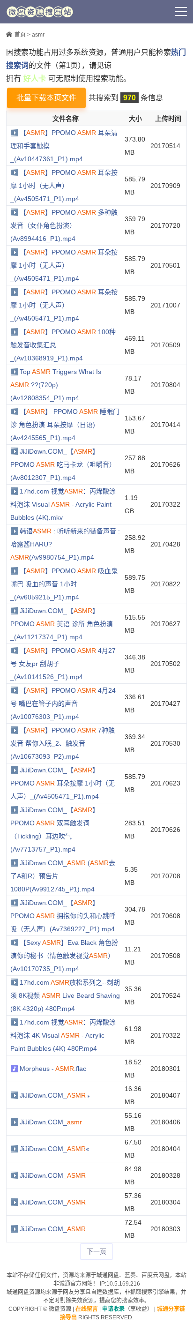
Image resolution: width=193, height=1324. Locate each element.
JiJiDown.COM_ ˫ (55, 1095)
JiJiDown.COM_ (51, 1122)
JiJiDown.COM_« (54, 1148)
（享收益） (127, 1309)
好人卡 (111, 11)
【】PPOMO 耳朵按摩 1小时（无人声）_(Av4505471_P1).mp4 (64, 185)
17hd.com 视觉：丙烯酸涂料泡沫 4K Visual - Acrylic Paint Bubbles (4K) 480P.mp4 (63, 1035)
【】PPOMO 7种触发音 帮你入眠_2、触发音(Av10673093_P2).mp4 (62, 743)
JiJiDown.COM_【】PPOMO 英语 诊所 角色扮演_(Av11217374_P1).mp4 (61, 624)
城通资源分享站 (40, 11)
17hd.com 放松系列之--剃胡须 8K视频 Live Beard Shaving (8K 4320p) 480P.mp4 (65, 995)
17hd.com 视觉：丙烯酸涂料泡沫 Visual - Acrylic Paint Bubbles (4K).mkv (63, 504)
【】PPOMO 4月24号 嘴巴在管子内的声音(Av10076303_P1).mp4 (63, 703)
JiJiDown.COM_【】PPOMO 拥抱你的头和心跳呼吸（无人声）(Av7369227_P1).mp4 (63, 916)
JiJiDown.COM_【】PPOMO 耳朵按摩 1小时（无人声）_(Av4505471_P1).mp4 (62, 783)
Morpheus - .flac (53, 1068)
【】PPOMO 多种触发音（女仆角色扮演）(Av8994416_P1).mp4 (64, 225)
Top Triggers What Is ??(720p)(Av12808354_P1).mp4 (55, 385)
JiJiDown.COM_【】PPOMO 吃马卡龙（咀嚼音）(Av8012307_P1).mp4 (63, 464)
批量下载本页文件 (46, 98)
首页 (20, 34)
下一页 (96, 1251)
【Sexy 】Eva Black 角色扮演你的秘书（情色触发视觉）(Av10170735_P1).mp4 (64, 955)
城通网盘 (107, 1275)
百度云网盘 (155, 1275)
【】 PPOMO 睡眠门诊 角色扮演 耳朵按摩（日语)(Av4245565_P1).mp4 (64, 424)
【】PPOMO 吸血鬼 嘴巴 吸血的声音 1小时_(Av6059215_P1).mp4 (64, 584)
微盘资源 (60, 1309)
